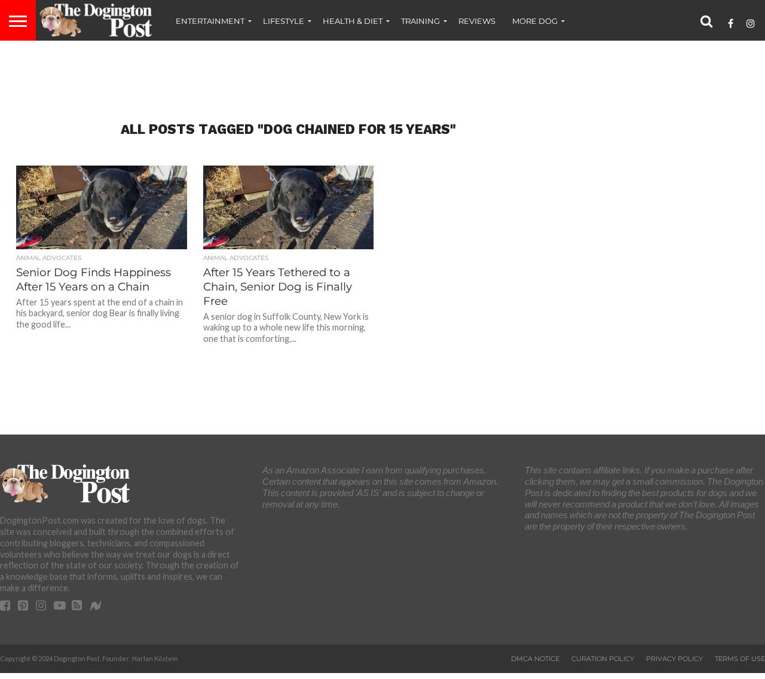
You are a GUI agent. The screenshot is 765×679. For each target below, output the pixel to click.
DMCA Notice (535, 658)
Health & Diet (352, 21)
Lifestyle (283, 21)
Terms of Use (740, 658)
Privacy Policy (674, 658)
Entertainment (210, 21)
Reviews (476, 21)
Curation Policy (602, 658)
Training (420, 21)
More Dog (535, 21)
